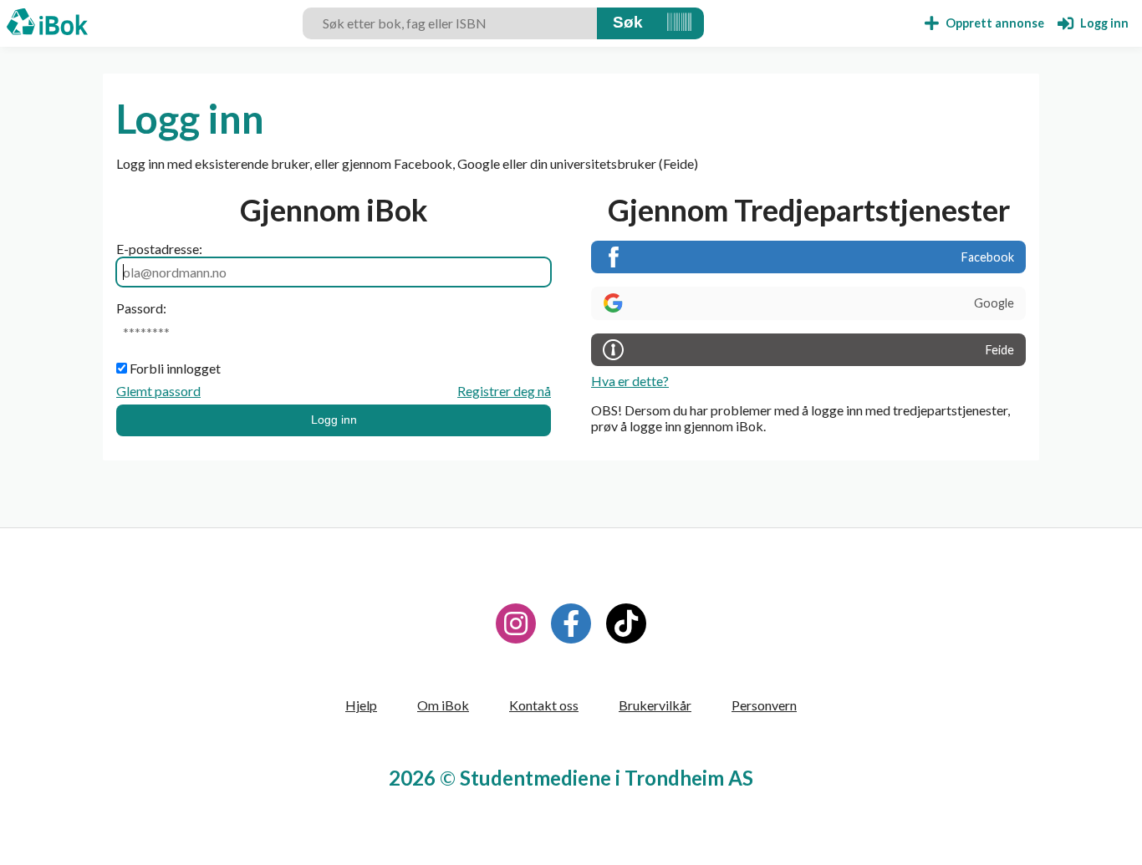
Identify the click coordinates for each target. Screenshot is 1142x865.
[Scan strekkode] (679, 23)
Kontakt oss (544, 705)
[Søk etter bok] (628, 23)
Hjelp (361, 705)
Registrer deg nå (504, 391)
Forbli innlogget (175, 368)
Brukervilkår (655, 705)
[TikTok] (626, 623)
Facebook (987, 257)
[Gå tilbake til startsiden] (47, 23)
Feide (1000, 350)
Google (994, 303)
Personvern (764, 705)
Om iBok (443, 705)
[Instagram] (516, 623)
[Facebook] (571, 623)
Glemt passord (158, 391)
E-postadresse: (159, 249)
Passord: (141, 308)
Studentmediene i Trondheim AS (606, 778)
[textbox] (450, 23)
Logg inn (334, 419)
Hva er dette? (630, 381)
